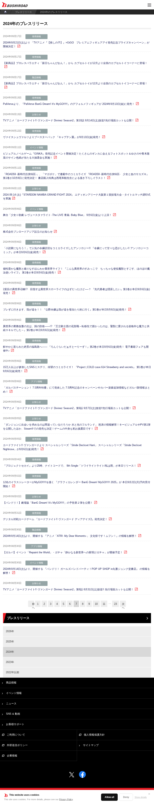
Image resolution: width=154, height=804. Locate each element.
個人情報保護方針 (94, 734)
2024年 (10, 651)
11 (104, 603)
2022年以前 (12, 672)
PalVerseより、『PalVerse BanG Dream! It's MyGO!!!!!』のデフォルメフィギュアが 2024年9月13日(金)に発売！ (69, 103)
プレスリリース (23, 12)
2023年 (10, 662)
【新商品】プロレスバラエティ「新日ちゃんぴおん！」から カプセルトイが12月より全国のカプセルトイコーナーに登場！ (75, 63)
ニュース (11, 703)
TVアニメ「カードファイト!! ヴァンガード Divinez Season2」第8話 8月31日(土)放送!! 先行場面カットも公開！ (68, 589)
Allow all (109, 797)
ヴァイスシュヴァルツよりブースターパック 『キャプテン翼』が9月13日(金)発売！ (52, 137)
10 (96, 603)
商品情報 (11, 682)
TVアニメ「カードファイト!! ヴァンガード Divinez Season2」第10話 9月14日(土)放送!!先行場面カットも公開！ (68, 120)
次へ (123, 604)
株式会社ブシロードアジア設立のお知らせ (28, 231)
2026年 (10, 631)
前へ (33, 604)
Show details (141, 797)
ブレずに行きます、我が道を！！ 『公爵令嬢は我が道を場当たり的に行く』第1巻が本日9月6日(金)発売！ (65, 309)
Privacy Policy (66, 799)
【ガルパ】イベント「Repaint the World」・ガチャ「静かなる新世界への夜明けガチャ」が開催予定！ (63, 552)
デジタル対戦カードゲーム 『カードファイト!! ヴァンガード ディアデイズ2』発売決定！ (55, 519)
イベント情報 (14, 693)
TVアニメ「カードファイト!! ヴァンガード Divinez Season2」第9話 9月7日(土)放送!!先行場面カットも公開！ (67, 408)
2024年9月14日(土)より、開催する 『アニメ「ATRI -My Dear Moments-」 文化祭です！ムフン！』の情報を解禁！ (70, 535)
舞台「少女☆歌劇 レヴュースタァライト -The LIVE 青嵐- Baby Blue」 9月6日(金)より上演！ (57, 214)
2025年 (10, 641)
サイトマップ (91, 745)
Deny (126, 797)
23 (115, 603)
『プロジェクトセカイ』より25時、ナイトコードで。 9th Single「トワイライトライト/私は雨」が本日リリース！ (69, 465)
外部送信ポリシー (17, 745)
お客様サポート (15, 724)
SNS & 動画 (13, 713)
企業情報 (12, 755)
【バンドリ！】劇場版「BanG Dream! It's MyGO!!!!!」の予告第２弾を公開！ (48, 502)
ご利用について (16, 734)
